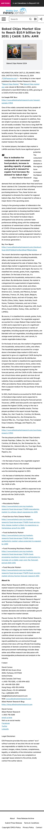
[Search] (30, 19)
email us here (7, 718)
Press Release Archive (25, 818)
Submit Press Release (13, 823)
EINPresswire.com (10, 78)
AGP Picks (5, 3)
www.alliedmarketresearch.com (18, 699)
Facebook (6, 723)
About (12, 818)
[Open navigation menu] (4, 19)
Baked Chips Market (10, 84)
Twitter (4, 726)
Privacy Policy (28, 827)
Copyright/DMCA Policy (11, 827)
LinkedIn (5, 729)
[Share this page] (40, 19)
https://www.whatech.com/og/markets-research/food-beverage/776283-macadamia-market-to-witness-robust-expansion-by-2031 (21, 509)
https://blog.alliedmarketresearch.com (17, 704)
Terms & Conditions (31, 823)
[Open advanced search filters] (35, 19)
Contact (39, 827)
